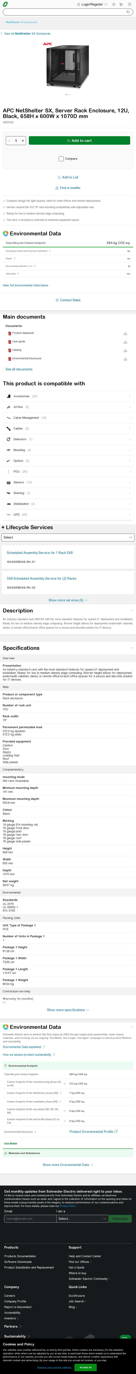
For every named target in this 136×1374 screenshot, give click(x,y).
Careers (9, 1295)
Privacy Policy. (68, 1206)
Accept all (86, 1367)
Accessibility (12, 1312)
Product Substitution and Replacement (29, 1267)
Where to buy (77, 1273)
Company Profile (15, 1301)
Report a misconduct (17, 1307)
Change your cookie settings (54, 1367)
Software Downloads (18, 1262)
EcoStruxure (77, 1295)
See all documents (19, 369)
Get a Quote (76, 1267)
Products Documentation (20, 1256)
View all (27, 33)
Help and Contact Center (85, 1256)
